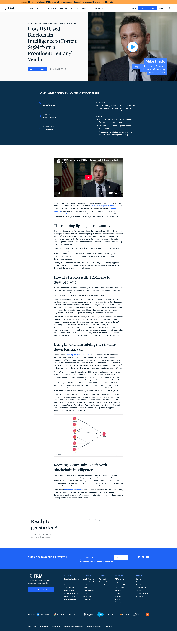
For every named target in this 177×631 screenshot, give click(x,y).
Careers (138, 582)
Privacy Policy (109, 561)
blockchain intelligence (73, 490)
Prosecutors (87, 599)
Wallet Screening (69, 596)
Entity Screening (69, 590)
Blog (116, 582)
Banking (85, 587)
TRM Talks (118, 596)
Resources (37, 23)
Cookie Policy (56, 626)
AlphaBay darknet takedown (77, 355)
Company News (141, 587)
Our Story (139, 579)
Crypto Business (88, 590)
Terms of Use (32, 626)
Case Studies (47, 23)
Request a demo (147, 8)
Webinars (118, 590)
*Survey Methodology (93, 626)
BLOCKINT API (69, 587)
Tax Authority (87, 596)
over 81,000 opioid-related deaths (106, 206)
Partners (138, 590)
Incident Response (105, 585)
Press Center (140, 585)
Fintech (85, 593)
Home (30, 23)
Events (117, 599)
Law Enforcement (89, 579)
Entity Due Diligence (70, 599)
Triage (66, 585)
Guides (117, 593)
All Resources (119, 579)
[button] (35, 8)
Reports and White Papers (123, 585)
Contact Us (139, 596)
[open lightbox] (132, 46)
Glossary (118, 602)
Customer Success (105, 582)
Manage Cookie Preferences (73, 626)
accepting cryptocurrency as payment (70, 214)
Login (133, 8)
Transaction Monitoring (71, 593)
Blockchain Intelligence (71, 579)
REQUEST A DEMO (37, 69)
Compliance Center (142, 593)
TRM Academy (104, 579)
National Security (88, 582)
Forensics (67, 582)
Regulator (86, 585)
